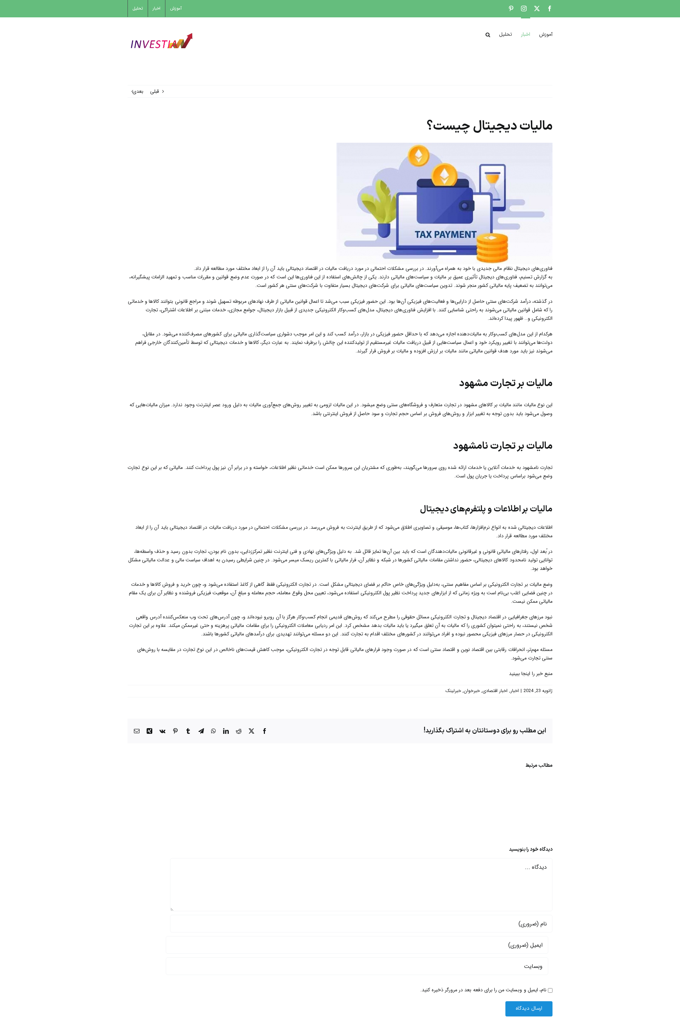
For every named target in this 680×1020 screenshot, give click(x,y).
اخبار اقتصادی (495, 691)
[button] (488, 34)
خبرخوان (472, 691)
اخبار (514, 691)
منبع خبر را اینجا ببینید (530, 674)
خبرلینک (453, 691)
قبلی (154, 91)
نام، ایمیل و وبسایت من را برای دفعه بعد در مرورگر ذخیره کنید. (483, 990)
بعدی (137, 91)
